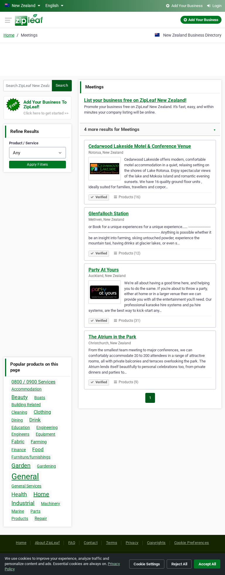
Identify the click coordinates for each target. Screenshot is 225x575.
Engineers (20, 434)
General (25, 476)
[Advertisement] (112, 58)
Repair (41, 518)
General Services (26, 486)
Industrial (23, 503)
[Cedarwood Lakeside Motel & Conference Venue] (106, 169)
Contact (91, 542)
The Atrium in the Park (112, 337)
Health (19, 494)
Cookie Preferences (191, 542)
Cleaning (19, 412)
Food (38, 449)
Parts (35, 511)
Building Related (26, 404)
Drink (35, 420)
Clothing (42, 412)
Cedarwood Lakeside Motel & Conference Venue (139, 146)
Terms (111, 542)
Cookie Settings (147, 564)
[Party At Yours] (106, 293)
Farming (39, 441)
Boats (39, 397)
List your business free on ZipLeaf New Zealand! (135, 100)
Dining (17, 420)
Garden (20, 465)
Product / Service (23, 143)
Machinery (50, 503)
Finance (18, 449)
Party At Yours (103, 270)
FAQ (71, 542)
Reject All (179, 564)
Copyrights (156, 542)
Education (20, 427)
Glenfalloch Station (108, 213)
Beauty (19, 397)
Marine (17, 511)
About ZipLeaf (47, 542)
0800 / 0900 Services (33, 382)
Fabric (17, 441)
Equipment (45, 434)
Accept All (207, 564)
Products (19, 518)
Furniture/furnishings (30, 457)
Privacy (132, 542)
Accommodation (26, 389)
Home (9, 35)
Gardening (46, 466)
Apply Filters (37, 164)
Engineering (47, 427)
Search (62, 85)
